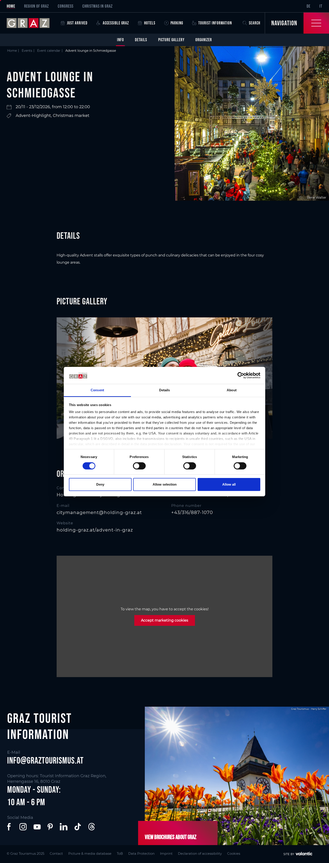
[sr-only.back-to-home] (31, 23)
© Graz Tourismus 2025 (25, 854)
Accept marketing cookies (164, 620)
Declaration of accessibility (200, 854)
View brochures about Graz (170, 837)
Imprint (166, 854)
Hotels (149, 23)
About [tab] (232, 390)
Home (11, 6)
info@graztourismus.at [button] (45, 760)
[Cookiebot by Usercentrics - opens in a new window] (240, 375)
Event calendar (48, 51)
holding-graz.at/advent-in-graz (95, 530)
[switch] (139, 465)
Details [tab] (164, 390)
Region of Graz (36, 6)
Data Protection (141, 854)
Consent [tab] (97, 390)
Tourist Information (215, 23)
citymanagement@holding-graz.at (99, 512)
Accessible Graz (116, 23)
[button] (10, 827)
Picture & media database (89, 854)
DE (308, 6)
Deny (100, 484)
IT (320, 6)
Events (27, 51)
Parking (177, 23)
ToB (120, 854)
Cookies (233, 854)
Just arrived (77, 23)
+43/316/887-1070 (192, 512)
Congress (65, 6)
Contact (56, 854)
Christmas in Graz (97, 6)
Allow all (229, 484)
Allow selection (165, 484)
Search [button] (254, 23)
